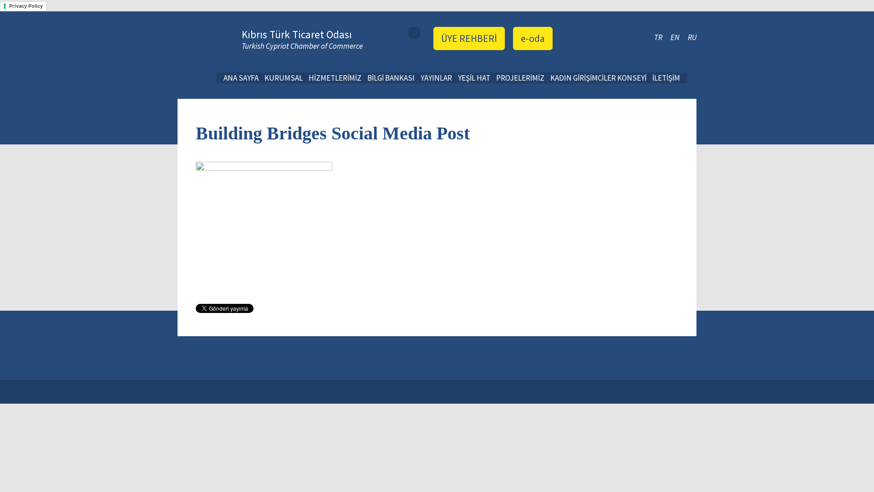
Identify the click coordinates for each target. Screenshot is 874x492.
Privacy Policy (26, 6)
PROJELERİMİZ (520, 78)
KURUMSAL (283, 78)
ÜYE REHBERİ (469, 38)
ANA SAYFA (241, 78)
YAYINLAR (436, 78)
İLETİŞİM (666, 78)
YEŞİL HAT (474, 78)
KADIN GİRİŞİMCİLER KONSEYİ (598, 78)
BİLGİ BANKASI (391, 78)
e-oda (533, 38)
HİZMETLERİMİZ (335, 78)
